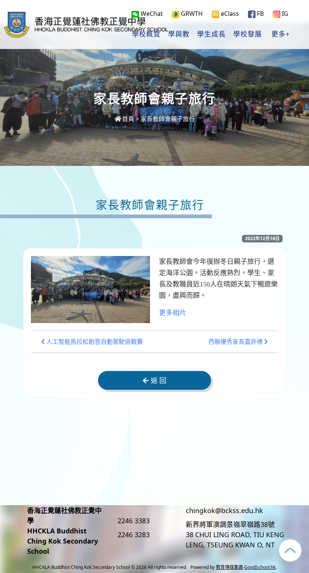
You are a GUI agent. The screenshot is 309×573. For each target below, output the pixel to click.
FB (259, 13)
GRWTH (191, 13)
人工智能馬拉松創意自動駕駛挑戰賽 (94, 342)
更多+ (280, 34)
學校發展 (247, 34)
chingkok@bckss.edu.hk (224, 510)
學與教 (179, 34)
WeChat (151, 13)
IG (284, 13)
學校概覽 (146, 34)
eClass (229, 13)
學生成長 (211, 34)
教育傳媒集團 (229, 567)
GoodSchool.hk (259, 567)
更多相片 (172, 313)
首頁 (128, 119)
